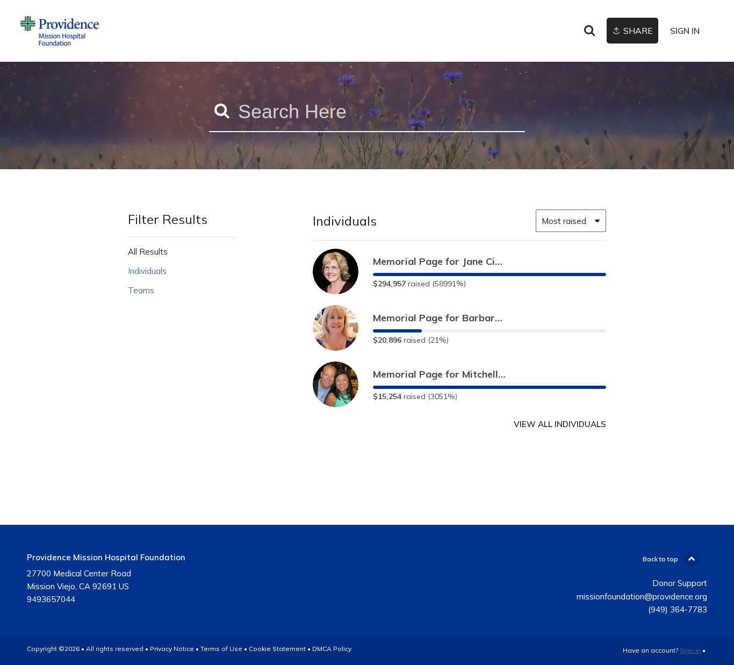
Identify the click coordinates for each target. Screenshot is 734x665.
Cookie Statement (277, 649)
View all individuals (560, 424)
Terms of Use (221, 649)
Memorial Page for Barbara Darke (440, 318)
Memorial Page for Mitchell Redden (440, 374)
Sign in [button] (685, 31)
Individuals (147, 271)
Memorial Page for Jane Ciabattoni (440, 261)
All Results (148, 252)
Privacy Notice (172, 649)
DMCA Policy (331, 649)
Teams (141, 290)
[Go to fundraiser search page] (589, 31)
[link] (59, 31)
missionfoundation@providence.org (642, 596)
